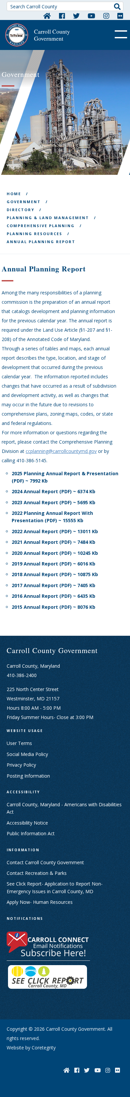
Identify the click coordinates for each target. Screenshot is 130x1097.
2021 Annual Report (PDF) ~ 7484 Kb (53, 542)
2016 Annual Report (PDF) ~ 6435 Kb (53, 596)
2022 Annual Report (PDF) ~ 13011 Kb (55, 531)
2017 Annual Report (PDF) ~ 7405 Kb (53, 585)
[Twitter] (76, 15)
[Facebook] (62, 15)
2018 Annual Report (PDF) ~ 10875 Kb (55, 574)
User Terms (19, 743)
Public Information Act (31, 833)
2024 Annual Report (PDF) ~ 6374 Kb (53, 491)
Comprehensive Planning (41, 225)
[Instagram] (106, 15)
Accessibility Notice (27, 823)
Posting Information (28, 776)
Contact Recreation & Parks (37, 873)
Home (14, 193)
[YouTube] (91, 15)
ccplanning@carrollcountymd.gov (61, 451)
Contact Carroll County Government (45, 862)
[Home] (47, 15)
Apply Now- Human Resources (40, 902)
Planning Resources (34, 233)
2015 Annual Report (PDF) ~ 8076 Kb (53, 607)
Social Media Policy (27, 754)
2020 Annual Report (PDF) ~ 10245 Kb (55, 553)
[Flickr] (120, 15)
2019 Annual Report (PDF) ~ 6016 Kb (53, 563)
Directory (20, 209)
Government (24, 201)
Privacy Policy (21, 765)
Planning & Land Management (48, 217)
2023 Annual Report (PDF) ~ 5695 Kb (53, 502)
